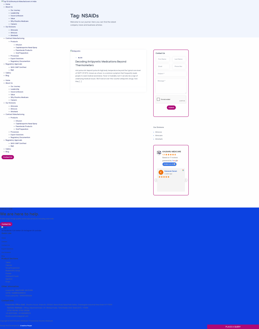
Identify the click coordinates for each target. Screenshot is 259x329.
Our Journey (15, 10)
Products (14, 41)
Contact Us (7, 157)
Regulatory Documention (20, 61)
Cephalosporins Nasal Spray (26, 47)
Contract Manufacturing (15, 38)
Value (13, 18)
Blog (7, 75)
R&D (12, 70)
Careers (14, 24)
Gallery (8, 73)
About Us (9, 7)
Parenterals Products (24, 50)
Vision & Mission (17, 16)
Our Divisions (11, 27)
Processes (15, 56)
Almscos (14, 33)
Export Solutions (17, 58)
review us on (168, 164)
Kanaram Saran (171, 171)
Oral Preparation (22, 53)
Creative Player (26, 326)
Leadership (15, 13)
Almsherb (14, 35)
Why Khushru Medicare (19, 21)
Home (8, 4)
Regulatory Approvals (14, 64)
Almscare (14, 30)
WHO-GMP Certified (18, 67)
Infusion (19, 45)
